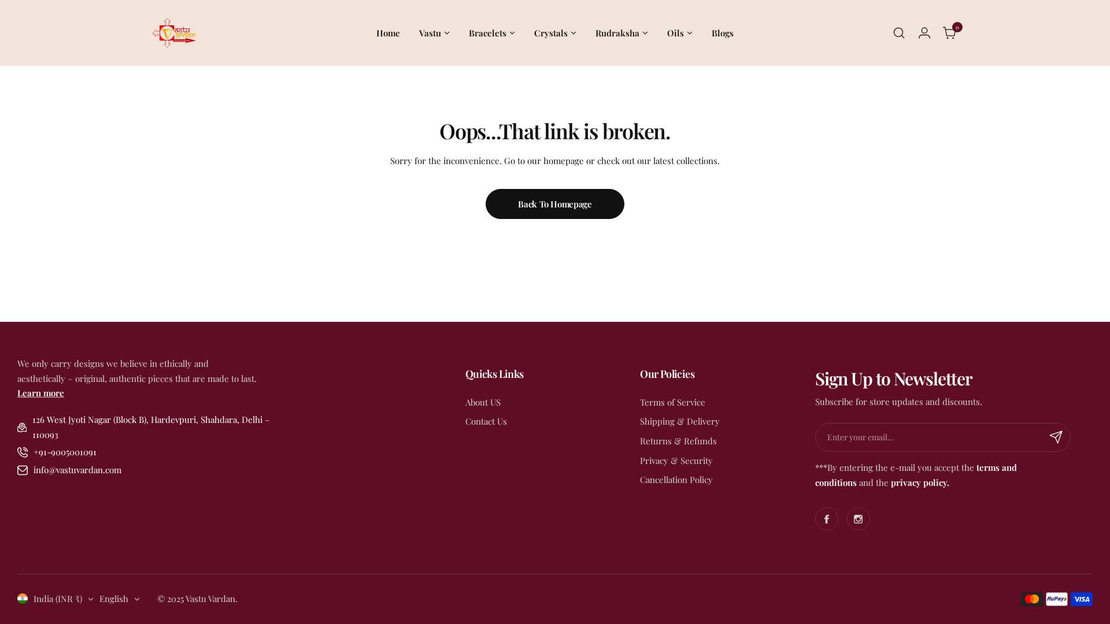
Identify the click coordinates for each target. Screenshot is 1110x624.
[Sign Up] (1056, 437)
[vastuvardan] (173, 33)
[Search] (899, 33)
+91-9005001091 (65, 452)
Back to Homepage (554, 204)
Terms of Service (672, 402)
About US (483, 402)
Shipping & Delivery (680, 421)
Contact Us (486, 421)
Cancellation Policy (676, 479)
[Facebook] (826, 518)
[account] (924, 33)
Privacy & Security (676, 460)
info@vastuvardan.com (77, 470)
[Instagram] (858, 518)
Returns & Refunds (678, 441)
